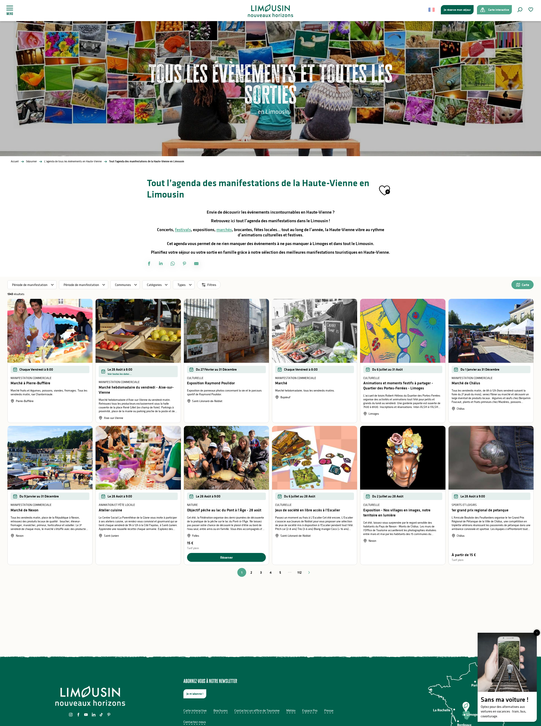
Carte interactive (195, 710)
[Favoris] (531, 9)
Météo (290, 710)
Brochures (220, 710)
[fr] (431, 9)
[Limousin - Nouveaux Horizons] (270, 10)
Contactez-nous (194, 722)
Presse (328, 710)
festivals (183, 230)
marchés (224, 230)
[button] (520, 9)
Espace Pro (309, 710)
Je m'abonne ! (194, 694)
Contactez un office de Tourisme (257, 710)
